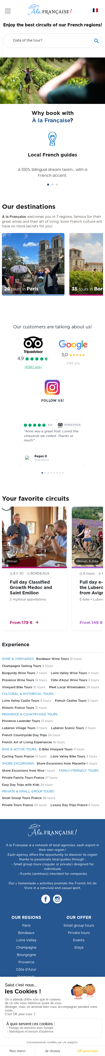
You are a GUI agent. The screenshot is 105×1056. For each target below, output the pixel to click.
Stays (79, 947)
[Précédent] (11, 446)
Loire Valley (26, 940)
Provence (26, 962)
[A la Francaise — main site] (52, 830)
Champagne (26, 947)
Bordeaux (26, 933)
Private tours (79, 933)
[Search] (96, 40)
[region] (52, 265)
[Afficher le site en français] (95, 10)
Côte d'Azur (26, 969)
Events (78, 940)
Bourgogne (26, 955)
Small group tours (78, 925)
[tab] (48, 185)
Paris (26, 925)
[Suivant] (93, 446)
